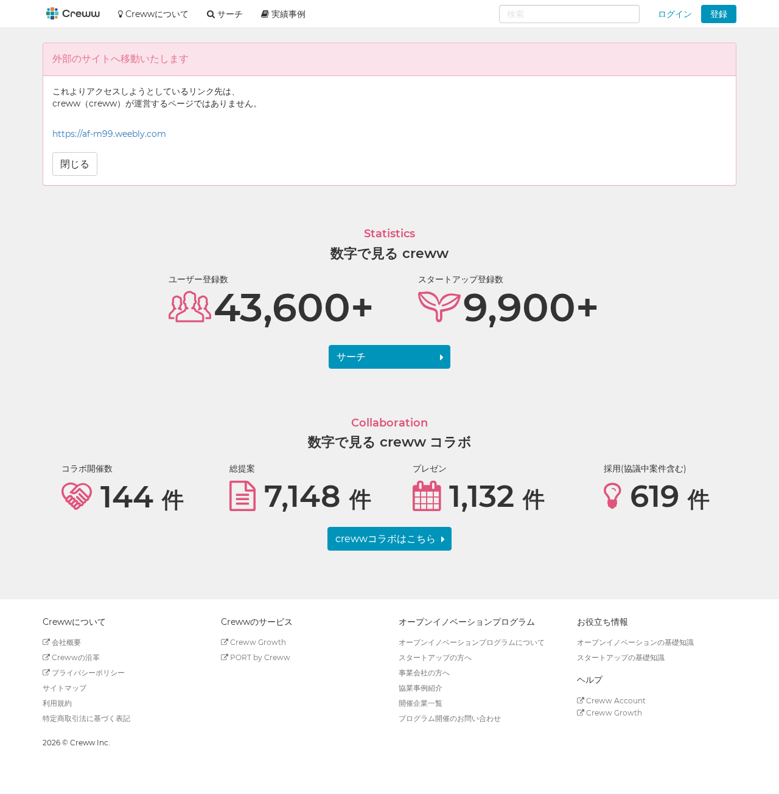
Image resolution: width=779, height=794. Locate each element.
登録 (718, 14)
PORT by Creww (259, 657)
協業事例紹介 (420, 687)
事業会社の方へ (424, 672)
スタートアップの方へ (435, 657)
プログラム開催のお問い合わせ (450, 718)
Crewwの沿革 (75, 657)
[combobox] (569, 14)
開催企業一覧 (420, 703)
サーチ (351, 357)
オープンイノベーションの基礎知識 (635, 642)
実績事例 (287, 14)
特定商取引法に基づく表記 (86, 718)
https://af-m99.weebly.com (109, 133)
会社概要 (65, 642)
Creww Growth (257, 642)
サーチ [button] (229, 14)
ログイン (675, 14)
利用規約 (57, 703)
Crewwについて (156, 14)
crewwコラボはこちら (385, 539)
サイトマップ (64, 687)
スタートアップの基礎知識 (621, 657)
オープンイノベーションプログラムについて (472, 642)
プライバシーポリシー (87, 672)
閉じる (74, 164)
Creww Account (615, 700)
